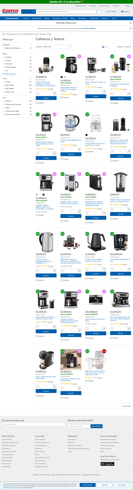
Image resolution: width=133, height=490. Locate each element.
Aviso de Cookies (7, 457)
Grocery (26, 18)
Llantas (46, 18)
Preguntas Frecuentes (8, 445)
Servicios (105, 18)
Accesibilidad (6, 467)
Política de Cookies (13, 488)
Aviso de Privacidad (8, 454)
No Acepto (122, 485)
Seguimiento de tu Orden (108, 439)
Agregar (46, 98)
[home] (10, 11)
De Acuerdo (87, 485)
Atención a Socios (106, 448)
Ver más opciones (9, 74)
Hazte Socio (71, 442)
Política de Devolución (107, 445)
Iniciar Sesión (111, 11)
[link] (46, 74)
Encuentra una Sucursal (13, 420)
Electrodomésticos (12, 34)
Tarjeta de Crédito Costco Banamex (78, 448)
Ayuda (70, 451)
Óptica (72, 18)
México (127, 6)
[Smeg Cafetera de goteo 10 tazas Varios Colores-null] (90, 135)
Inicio (3, 34)
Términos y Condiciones (9, 451)
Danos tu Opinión (40, 460)
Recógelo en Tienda (60, 18)
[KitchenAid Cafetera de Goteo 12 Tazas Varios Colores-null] (61, 77)
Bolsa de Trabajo (7, 460)
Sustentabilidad (7, 439)
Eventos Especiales (41, 445)
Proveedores (6, 448)
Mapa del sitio (6, 463)
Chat (113, 18)
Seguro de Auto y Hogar (42, 457)
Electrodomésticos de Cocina (29, 34)
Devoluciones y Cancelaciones (110, 442)
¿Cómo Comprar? (40, 439)
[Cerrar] (131, 23)
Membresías (36, 18)
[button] (98, 11)
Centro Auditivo (39, 451)
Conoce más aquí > (90, 28)
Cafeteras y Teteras (46, 34)
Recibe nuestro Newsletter (80, 420)
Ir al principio (126, 406)
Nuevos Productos (40, 463)
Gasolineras (82, 18)
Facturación (94, 18)
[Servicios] (108, 18)
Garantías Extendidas (41, 467)
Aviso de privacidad (58, 475)
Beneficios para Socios (74, 445)
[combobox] (28, 11)
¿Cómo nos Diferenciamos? (10, 442)
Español (115, 6)
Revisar (105, 485)
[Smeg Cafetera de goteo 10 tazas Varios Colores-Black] (86, 135)
